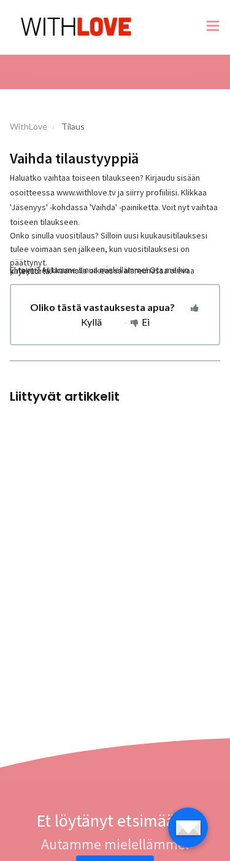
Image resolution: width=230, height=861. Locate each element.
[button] (212, 27)
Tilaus (73, 126)
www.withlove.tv (86, 192)
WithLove (28, 126)
